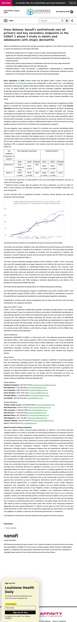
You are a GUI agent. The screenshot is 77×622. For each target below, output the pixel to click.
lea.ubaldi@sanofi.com (34, 398)
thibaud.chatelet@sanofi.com (43, 421)
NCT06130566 (21, 83)
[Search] (62, 20)
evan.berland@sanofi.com (37, 388)
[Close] (37, 581)
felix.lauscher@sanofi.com (37, 410)
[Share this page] (72, 21)
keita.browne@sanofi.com (37, 413)
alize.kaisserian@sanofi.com (40, 407)
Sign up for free (20, 612)
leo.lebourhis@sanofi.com (38, 390)
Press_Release (11, 528)
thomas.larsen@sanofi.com (45, 405)
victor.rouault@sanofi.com (38, 393)
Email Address (11, 604)
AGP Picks (6, 3)
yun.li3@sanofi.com (30, 423)
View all (72, 3)
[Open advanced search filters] (67, 20)
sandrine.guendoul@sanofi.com (44, 385)
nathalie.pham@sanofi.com (39, 415)
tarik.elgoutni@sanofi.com (37, 418)
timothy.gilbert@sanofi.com (39, 395)
